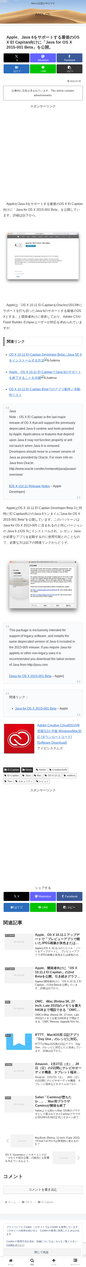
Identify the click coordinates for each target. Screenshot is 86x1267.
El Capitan (13, 769)
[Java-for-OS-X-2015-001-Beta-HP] (43, 257)
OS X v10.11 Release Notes (30, 486)
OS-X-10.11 (54, 775)
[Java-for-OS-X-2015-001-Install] (43, 586)
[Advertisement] (43, 152)
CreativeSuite (59, 769)
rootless (71, 775)
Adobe (42, 769)
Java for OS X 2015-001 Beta (30, 676)
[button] (69, 68)
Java (28, 775)
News (29, 769)
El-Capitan (13, 775)
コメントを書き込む (43, 1189)
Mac (39, 775)
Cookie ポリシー (15, 1245)
